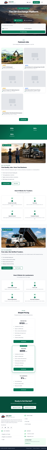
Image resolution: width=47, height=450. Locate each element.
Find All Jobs (23, 119)
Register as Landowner (7, 436)
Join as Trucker (6, 183)
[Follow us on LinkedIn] (8, 427)
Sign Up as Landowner (29, 407)
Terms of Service (36, 448)
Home (26, 418)
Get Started (23, 341)
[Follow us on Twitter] (5, 427)
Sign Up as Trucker (17, 407)
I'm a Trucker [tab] (19, 20)
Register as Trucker (6, 434)
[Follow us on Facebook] (2, 427)
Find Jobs (16, 183)
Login (3, 439)
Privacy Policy (29, 448)
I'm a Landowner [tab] (29, 20)
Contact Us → (28, 443)
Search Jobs (24, 31)
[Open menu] (42, 2)
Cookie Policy (43, 448)
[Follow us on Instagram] (11, 427)
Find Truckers (28, 424)
